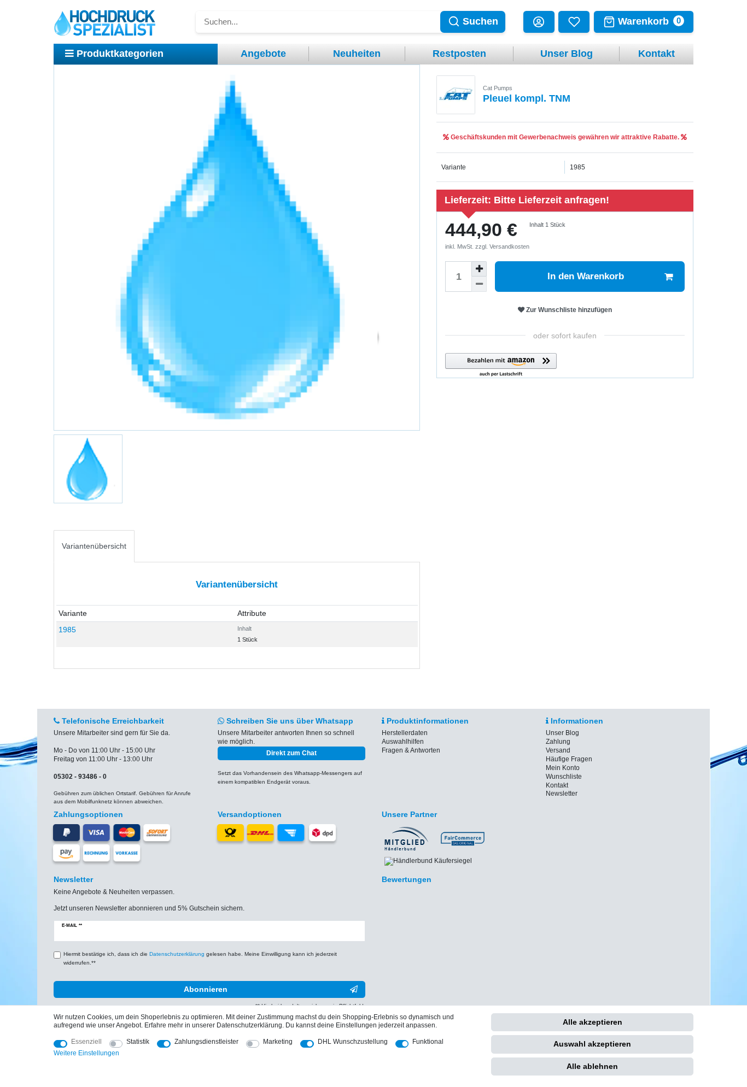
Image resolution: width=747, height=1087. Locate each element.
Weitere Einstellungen (86, 1053)
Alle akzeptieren (592, 1022)
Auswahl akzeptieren (592, 1043)
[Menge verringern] (479, 284)
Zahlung (558, 741)
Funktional (427, 1041)
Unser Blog (566, 53)
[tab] (94, 546)
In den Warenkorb (585, 276)
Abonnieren (205, 989)
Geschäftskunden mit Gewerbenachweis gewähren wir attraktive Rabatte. (565, 137)
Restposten (459, 53)
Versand (558, 750)
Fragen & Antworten (411, 750)
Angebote (263, 53)
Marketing (278, 1041)
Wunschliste (564, 776)
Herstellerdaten (405, 733)
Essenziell (86, 1041)
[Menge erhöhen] (479, 269)
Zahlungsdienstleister (206, 1041)
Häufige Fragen (569, 759)
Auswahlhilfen (403, 741)
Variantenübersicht (94, 546)
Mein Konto (563, 768)
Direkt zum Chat (291, 753)
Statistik (137, 1041)
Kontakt (656, 53)
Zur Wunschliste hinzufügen (568, 310)
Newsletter (561, 793)
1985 (67, 629)
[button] (501, 365)
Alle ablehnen (592, 1066)
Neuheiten (357, 53)
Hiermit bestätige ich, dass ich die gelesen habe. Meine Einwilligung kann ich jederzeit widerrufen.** (200, 958)
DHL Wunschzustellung (353, 1041)
